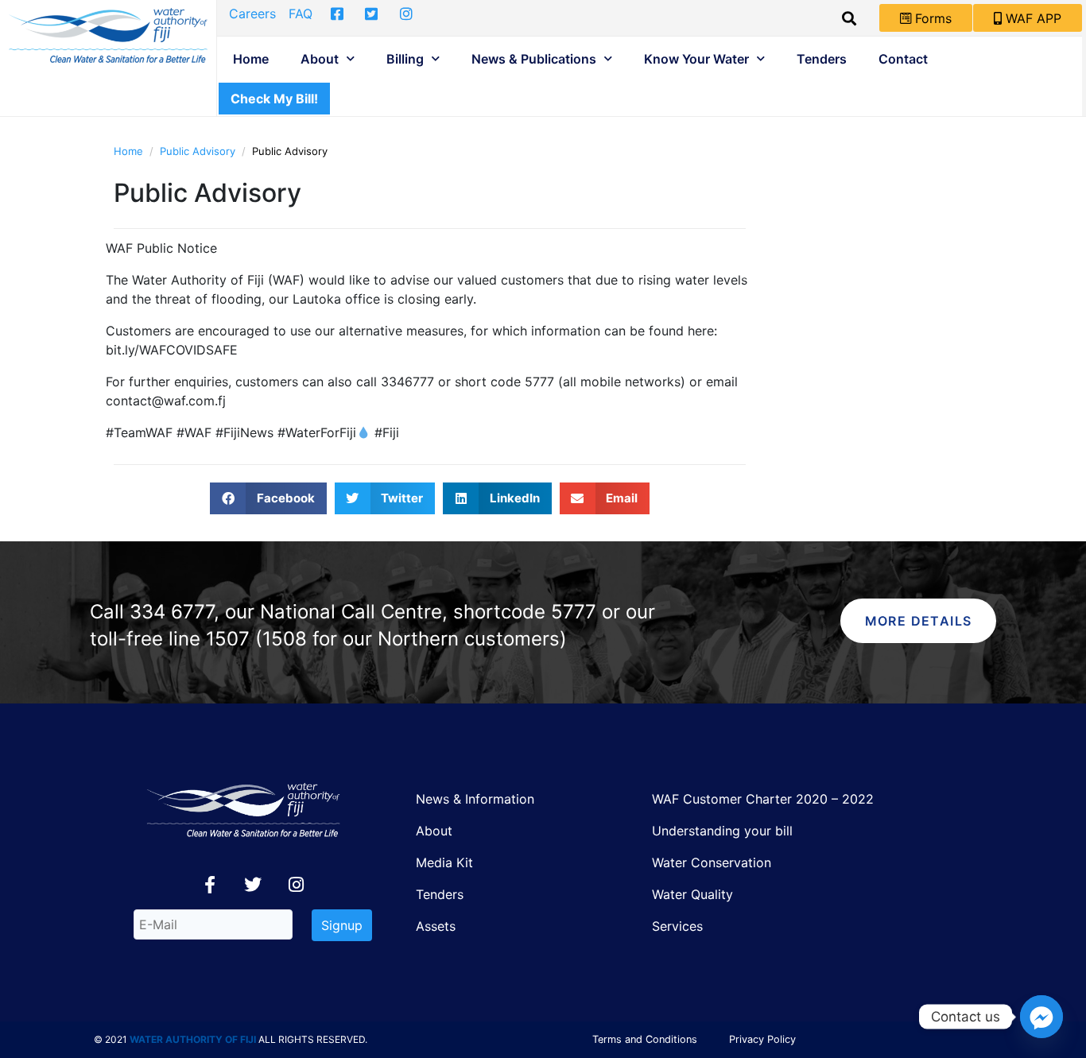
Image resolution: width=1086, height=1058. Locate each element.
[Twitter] (253, 884)
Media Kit (444, 862)
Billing (405, 59)
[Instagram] (295, 884)
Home (251, 59)
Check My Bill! (274, 99)
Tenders (822, 59)
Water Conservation (711, 862)
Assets (436, 926)
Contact (903, 59)
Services (677, 926)
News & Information (475, 799)
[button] (268, 498)
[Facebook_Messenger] (1041, 1016)
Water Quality (692, 894)
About (320, 59)
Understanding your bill (722, 831)
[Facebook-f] (210, 884)
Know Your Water (696, 59)
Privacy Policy (762, 1039)
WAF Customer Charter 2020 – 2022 (763, 799)
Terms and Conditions (644, 1039)
